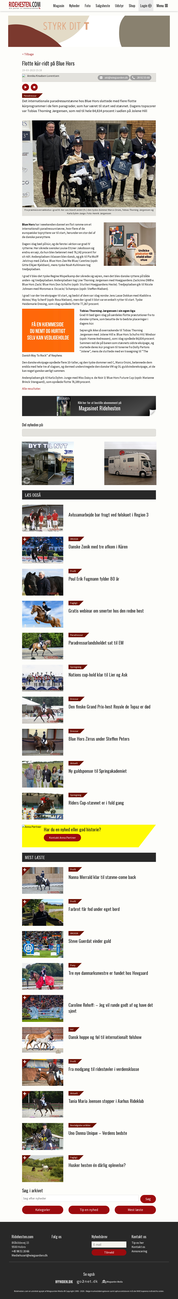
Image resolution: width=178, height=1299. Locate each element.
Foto (88, 5)
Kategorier (42, 1210)
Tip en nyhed (89, 1210)
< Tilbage (28, 54)
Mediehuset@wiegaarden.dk (30, 1255)
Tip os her (138, 1243)
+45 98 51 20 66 (20, 1251)
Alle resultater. (31, 389)
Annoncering (139, 1251)
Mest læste (135, 1210)
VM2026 (74, 538)
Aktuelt (74, 763)
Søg (148, 1199)
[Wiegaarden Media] (112, 1281)
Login (144, 5)
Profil (73, 571)
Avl (71, 1029)
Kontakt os (138, 1247)
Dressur (74, 698)
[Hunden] (64, 1281)
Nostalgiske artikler (80, 1125)
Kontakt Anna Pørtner (62, 837)
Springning (75, 667)
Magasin (58, 5)
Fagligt (73, 603)
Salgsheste (103, 5)
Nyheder (74, 5)
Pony (72, 965)
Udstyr (119, 5)
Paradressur (30, 95)
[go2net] (87, 1281)
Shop (132, 5)
